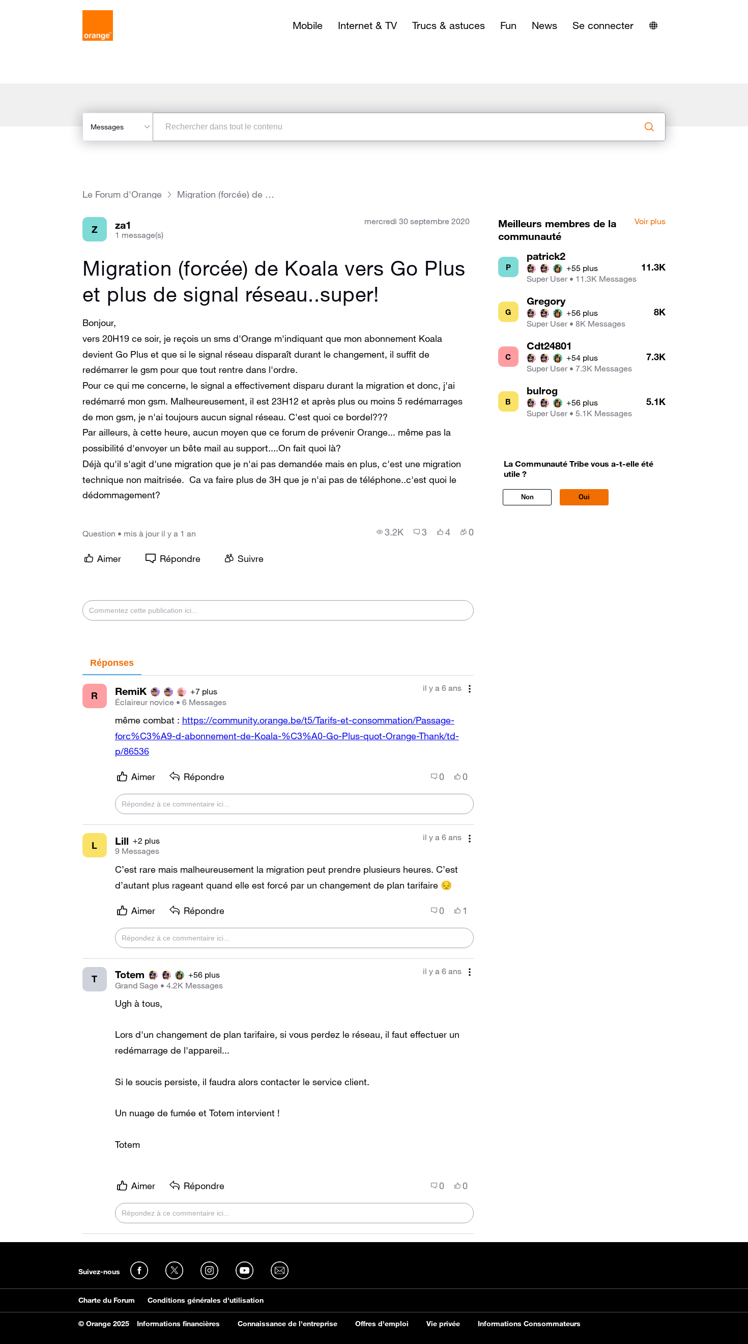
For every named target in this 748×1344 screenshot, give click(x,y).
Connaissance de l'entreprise (287, 1323)
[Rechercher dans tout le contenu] (649, 127)
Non (527, 497)
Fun (508, 25)
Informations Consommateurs (529, 1323)
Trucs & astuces (448, 25)
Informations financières (178, 1323)
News (544, 25)
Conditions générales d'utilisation (206, 1300)
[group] (390, 532)
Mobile (308, 25)
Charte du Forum (106, 1300)
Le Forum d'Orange (122, 194)
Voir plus (650, 221)
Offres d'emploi (382, 1323)
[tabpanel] (278, 955)
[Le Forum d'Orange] (97, 25)
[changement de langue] (653, 25)
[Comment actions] (470, 689)
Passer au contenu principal (54, 7)
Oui (584, 497)
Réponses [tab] (112, 663)
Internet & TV (367, 25)
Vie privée (443, 1323)
